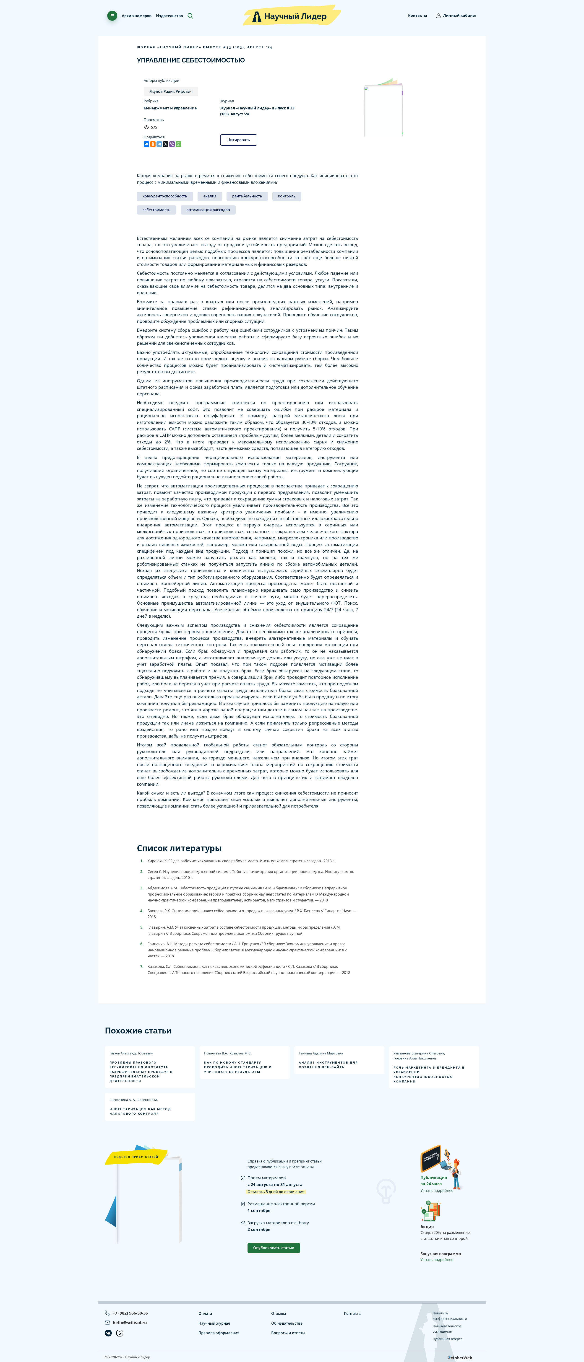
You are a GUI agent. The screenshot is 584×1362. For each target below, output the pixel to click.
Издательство (169, 15)
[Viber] (172, 144)
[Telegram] (159, 144)
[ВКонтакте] (146, 144)
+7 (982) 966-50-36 (130, 1313)
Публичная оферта (447, 1339)
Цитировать (238, 139)
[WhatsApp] (178, 144)
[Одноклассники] (153, 144)
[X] (165, 144)
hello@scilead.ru (130, 1322)
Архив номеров (136, 15)
